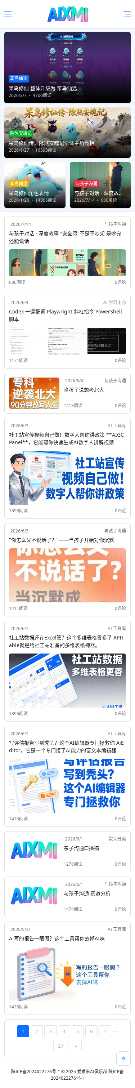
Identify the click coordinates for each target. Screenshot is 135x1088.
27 (61, 1045)
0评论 (120, 282)
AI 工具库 (117, 426)
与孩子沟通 (115, 224)
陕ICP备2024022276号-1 (35, 1072)
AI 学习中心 (114, 302)
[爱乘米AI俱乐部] (68, 14)
